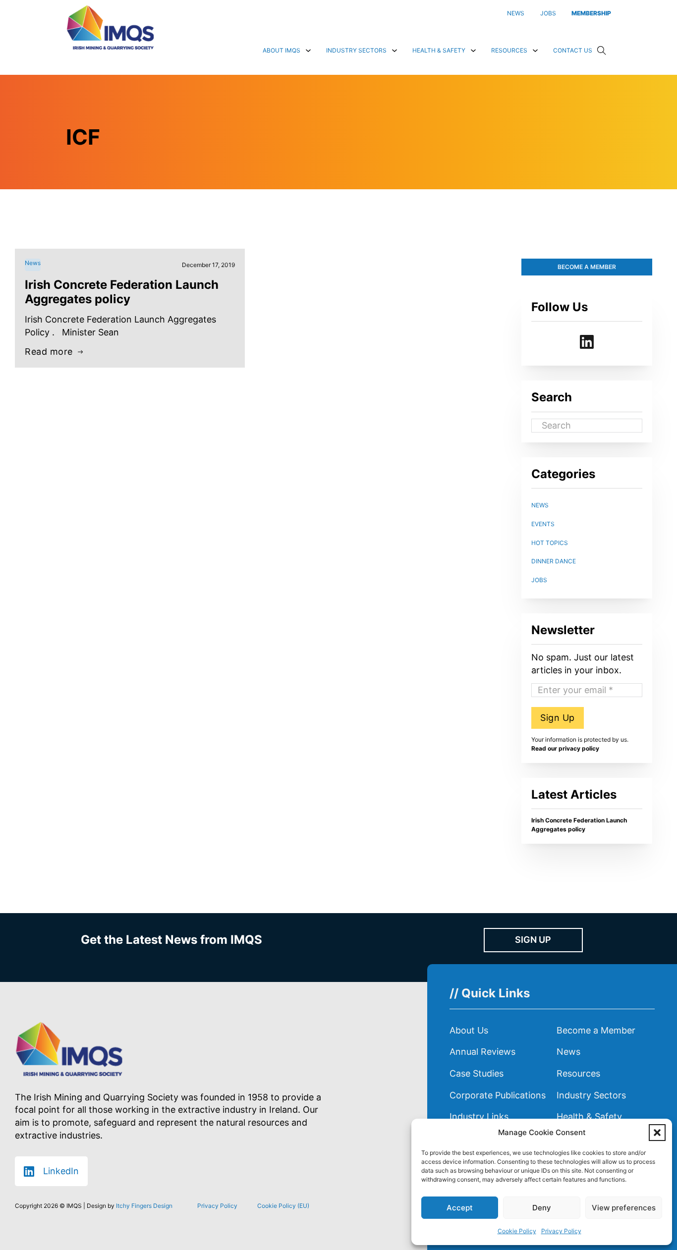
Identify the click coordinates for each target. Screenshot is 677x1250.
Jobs (539, 580)
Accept (460, 1207)
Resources (509, 50)
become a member (587, 267)
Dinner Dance (553, 561)
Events (543, 524)
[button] (657, 1133)
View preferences (624, 1207)
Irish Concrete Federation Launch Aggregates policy (122, 291)
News (540, 505)
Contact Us (572, 50)
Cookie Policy (517, 1231)
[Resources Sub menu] (535, 51)
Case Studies (477, 1073)
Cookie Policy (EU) (283, 1205)
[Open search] (601, 50)
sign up (533, 939)
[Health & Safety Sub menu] (473, 51)
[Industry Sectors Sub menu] (394, 51)
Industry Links (479, 1116)
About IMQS (281, 50)
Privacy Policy (561, 1231)
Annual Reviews (482, 1051)
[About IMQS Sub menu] (308, 51)
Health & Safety (438, 50)
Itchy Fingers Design (144, 1205)
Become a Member (596, 1030)
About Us (469, 1030)
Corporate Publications (498, 1095)
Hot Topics (549, 542)
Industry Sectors (356, 50)
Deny (541, 1207)
